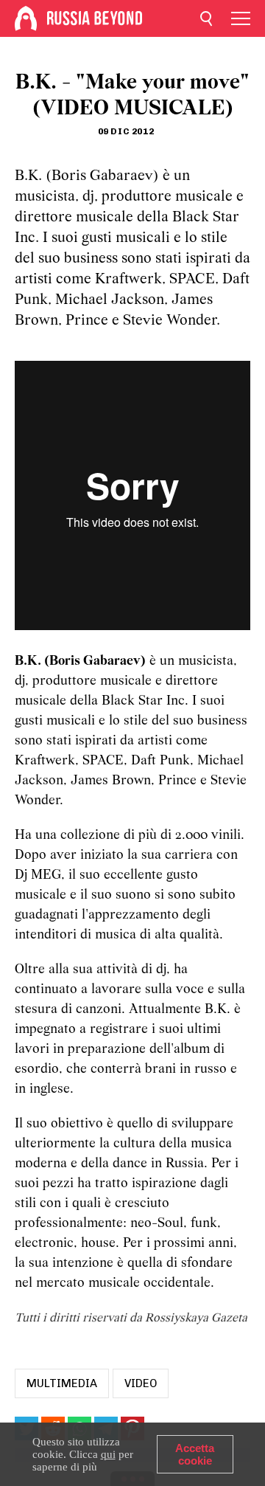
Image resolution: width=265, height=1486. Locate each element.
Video (140, 1383)
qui (108, 1454)
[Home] (26, 18)
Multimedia (61, 1383)
